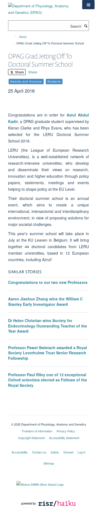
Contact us (39, 452)
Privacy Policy (66, 431)
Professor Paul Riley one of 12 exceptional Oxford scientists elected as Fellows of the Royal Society (47, 380)
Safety (55, 452)
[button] (88, 4)
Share (19, 72)
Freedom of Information (37, 431)
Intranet (68, 452)
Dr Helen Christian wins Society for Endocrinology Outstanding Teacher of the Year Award (47, 326)
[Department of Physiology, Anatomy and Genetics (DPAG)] (41, 7)
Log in (81, 452)
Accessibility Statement (64, 438)
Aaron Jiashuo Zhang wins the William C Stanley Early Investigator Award (45, 301)
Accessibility (20, 452)
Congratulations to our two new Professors (48, 282)
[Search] (86, 26)
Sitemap (48, 463)
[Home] (12, 37)
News (23, 36)
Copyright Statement (31, 438)
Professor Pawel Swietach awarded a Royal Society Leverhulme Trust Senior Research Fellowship (47, 353)
